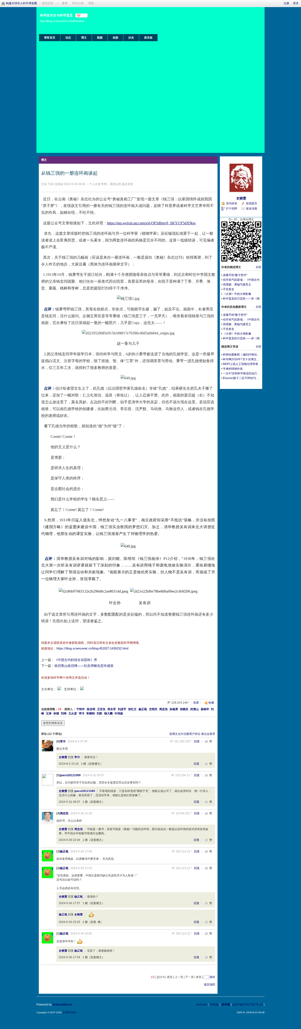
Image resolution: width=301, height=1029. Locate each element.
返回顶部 (209, 984)
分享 (83, 15)
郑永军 (111, 709)
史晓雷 (63, 757)
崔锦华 (205, 709)
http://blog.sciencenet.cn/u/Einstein (62, 21)
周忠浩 (163, 709)
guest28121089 (70, 775)
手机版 (214, 1004)
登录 (296, 3)
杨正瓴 (143, 709)
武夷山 (194, 709)
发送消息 (251, 208)
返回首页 (47, 3)
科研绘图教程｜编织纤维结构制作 (244, 354)
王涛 (48, 713)
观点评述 (127, 184)
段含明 (91, 709)
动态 (68, 37)
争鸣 (104, 184)
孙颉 (56, 713)
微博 (64, 3)
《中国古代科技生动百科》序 (75, 660)
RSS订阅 (78, 3)
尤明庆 (153, 709)
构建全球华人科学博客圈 (21, 3)
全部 (258, 267)
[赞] (206, 741)
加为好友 (231, 203)
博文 (84, 37)
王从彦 (72, 713)
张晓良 (184, 709)
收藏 (211, 702)
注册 (286, 3)
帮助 (91, 3)
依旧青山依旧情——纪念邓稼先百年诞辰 (84, 666)
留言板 (148, 37)
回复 (197, 741)
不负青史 (228, 289)
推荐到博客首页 (53, 723)
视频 (100, 37)
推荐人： (70, 709)
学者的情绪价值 (233, 368)
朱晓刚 (90, 713)
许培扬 (119, 713)
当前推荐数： (49, 709)
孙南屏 (174, 709)
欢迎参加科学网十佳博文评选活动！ (65, 677)
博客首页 (49, 37)
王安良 (101, 709)
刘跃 (99, 713)
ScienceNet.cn (62, 1004)
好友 (131, 37)
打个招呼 (231, 208)
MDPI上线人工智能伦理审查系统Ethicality (249, 364)
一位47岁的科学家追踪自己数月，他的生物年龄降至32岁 (258, 373)
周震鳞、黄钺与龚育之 (237, 284)
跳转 (212, 977)
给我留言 (251, 203)
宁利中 (80, 709)
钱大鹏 (108, 713)
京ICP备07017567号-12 (247, 1004)
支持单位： (72, 689)
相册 (115, 37)
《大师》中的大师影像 (237, 294)
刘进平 (122, 709)
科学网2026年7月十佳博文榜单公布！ (247, 359)
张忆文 (132, 709)
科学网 (226, 1004)
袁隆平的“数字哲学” (235, 275)
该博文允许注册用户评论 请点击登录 (192, 734)
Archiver (201, 1004)
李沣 (81, 713)
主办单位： (48, 689)
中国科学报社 (70, 1012)
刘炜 (64, 713)
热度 (196, 702)
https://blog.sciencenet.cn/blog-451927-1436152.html (92, 648)
